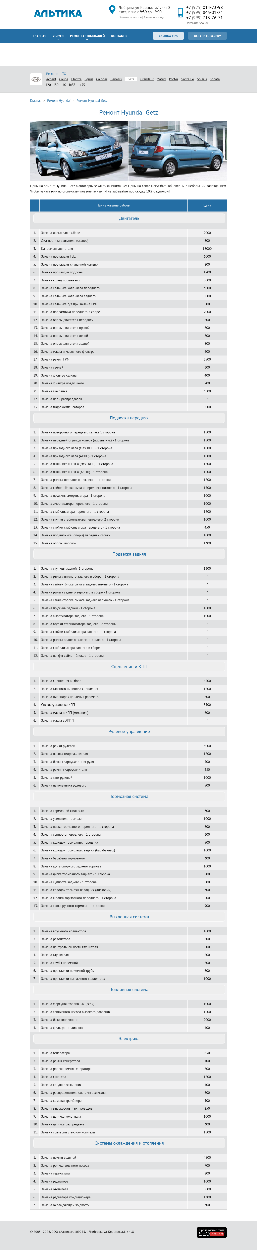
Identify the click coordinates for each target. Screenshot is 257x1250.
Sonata (215, 79)
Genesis (116, 79)
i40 (63, 85)
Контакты (119, 36)
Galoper (101, 79)
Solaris (202, 79)
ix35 (72, 85)
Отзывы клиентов (130, 17)
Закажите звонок (197, 23)
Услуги (58, 36)
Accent (51, 79)
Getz (131, 79)
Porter (173, 79)
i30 (56, 85)
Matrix (161, 79)
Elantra (76, 79)
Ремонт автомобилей (87, 36)
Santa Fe (187, 79)
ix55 (82, 85)
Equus (89, 79)
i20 (48, 85)
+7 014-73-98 (204, 7)
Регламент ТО (56, 74)
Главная (39, 36)
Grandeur (147, 79)
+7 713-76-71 (204, 17)
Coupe (63, 79)
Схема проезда (154, 17)
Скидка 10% (168, 36)
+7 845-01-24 (204, 12)
